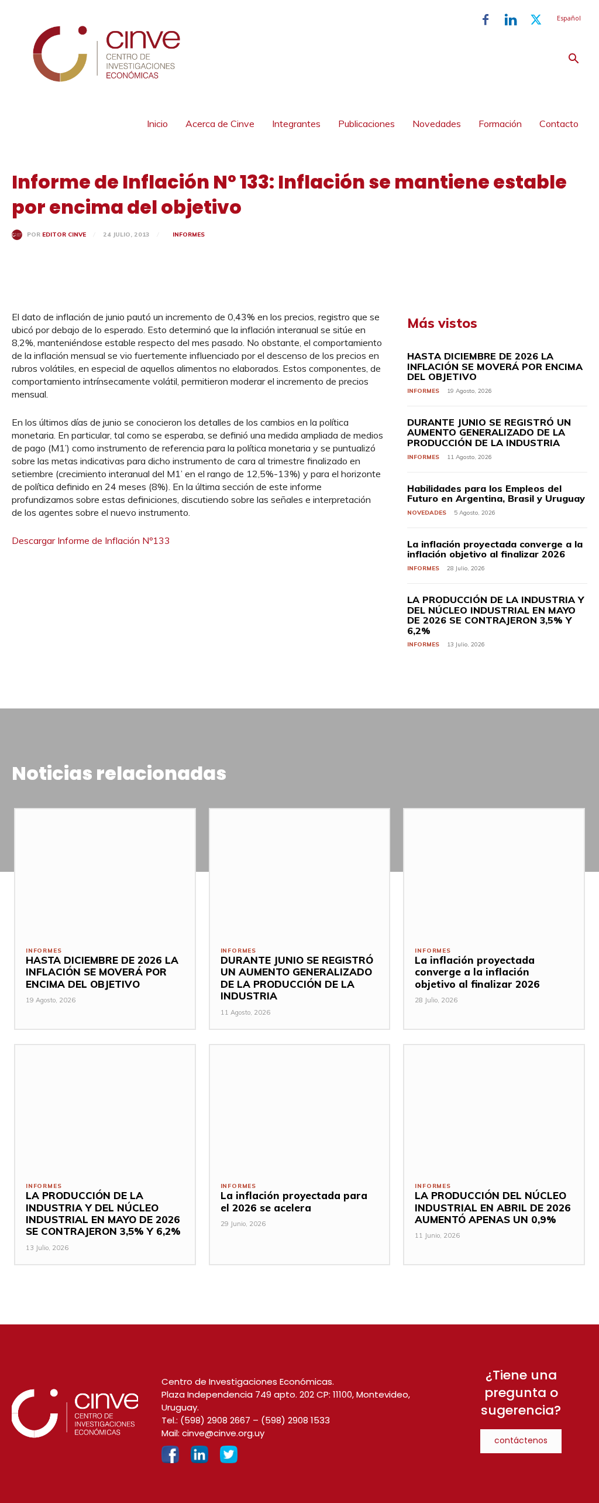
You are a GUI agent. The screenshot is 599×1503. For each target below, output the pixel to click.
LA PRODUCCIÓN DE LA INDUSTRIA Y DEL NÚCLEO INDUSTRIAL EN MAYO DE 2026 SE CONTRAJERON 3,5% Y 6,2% (495, 615)
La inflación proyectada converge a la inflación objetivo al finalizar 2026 (495, 549)
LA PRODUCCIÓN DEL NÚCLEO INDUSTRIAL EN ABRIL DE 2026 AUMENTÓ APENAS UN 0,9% (493, 1207)
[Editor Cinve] (19, 235)
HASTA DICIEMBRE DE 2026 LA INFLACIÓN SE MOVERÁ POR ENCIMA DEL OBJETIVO (495, 366)
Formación (500, 123)
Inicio (157, 123)
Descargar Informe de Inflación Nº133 (92, 540)
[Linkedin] (510, 20)
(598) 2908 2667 (215, 1420)
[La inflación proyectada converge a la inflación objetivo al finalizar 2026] (494, 872)
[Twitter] (536, 20)
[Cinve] (106, 79)
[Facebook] (485, 20)
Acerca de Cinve (219, 123)
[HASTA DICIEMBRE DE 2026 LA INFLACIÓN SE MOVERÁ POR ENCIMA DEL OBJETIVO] (105, 872)
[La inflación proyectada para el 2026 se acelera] (300, 1108)
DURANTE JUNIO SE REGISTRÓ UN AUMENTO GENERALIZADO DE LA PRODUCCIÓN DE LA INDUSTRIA (489, 432)
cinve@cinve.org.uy (223, 1433)
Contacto (559, 123)
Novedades (436, 123)
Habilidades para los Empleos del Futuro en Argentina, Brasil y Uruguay (496, 493)
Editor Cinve (64, 235)
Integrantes (296, 123)
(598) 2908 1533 (295, 1420)
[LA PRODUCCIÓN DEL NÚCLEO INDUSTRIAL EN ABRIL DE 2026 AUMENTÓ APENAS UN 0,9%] (494, 1108)
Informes (189, 234)
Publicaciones (366, 123)
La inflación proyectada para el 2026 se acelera (294, 1201)
